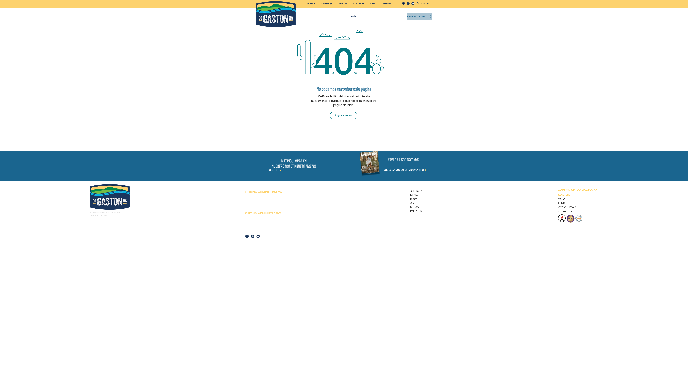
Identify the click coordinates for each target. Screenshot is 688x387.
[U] (412, 3)
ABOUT (414, 203)
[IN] (403, 3)
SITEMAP (415, 207)
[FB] (408, 3)
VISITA (561, 198)
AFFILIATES (416, 191)
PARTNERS (416, 210)
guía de (248, 230)
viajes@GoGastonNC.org (262, 230)
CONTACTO (565, 211)
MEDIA (414, 195)
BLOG (413, 199)
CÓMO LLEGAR (567, 207)
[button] (342, 4)
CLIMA (562, 203)
